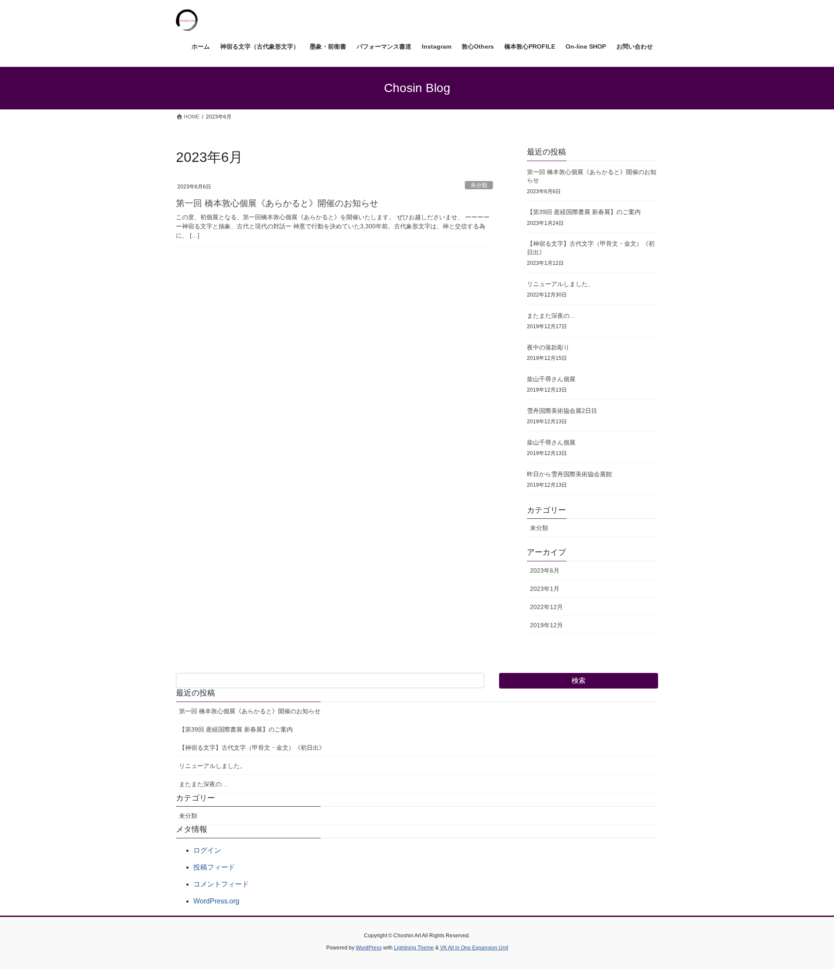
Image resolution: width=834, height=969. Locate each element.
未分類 (478, 185)
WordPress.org (216, 901)
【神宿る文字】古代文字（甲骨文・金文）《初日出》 (252, 747)
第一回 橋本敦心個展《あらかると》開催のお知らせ (277, 203)
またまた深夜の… (551, 315)
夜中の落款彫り (548, 347)
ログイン (207, 850)
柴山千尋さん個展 (551, 379)
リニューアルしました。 (560, 283)
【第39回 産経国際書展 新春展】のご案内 (584, 211)
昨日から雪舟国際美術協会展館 (569, 474)
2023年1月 (544, 588)
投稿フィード (214, 867)
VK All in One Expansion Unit (474, 948)
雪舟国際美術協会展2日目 (562, 410)
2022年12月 (546, 606)
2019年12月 (546, 625)
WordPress (369, 948)
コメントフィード (221, 884)
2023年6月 (544, 570)
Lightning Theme (414, 948)
